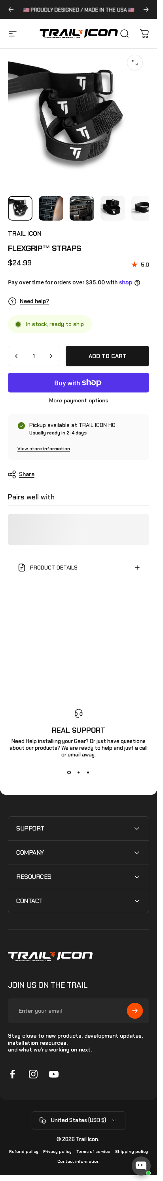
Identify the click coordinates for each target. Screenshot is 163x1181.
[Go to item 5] (143, 208)
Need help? (34, 301)
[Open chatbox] (141, 1165)
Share (26, 474)
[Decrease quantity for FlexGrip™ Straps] (16, 356)
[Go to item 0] (20, 208)
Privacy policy (57, 1151)
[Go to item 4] (112, 208)
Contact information (78, 1161)
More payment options (78, 400)
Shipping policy (131, 1151)
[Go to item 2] (51, 208)
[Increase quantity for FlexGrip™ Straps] (50, 356)
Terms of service (93, 1151)
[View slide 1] (69, 772)
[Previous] (11, 9)
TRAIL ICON (25, 233)
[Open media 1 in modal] (135, 62)
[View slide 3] (88, 772)
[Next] (146, 9)
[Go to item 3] (82, 208)
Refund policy (23, 1151)
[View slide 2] (78, 772)
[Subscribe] (135, 1011)
